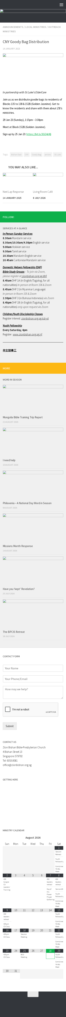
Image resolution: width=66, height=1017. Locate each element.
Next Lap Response (13, 191)
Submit (10, 726)
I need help (9, 460)
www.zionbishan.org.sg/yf (27, 334)
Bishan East (16, 154)
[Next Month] (59, 837)
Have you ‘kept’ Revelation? (19, 589)
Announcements (13, 27)
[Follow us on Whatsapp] (49, 217)
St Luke (57, 154)
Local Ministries (35, 27)
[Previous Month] (7, 837)
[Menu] (61, 4)
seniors (48, 154)
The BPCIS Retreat (14, 632)
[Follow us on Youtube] (61, 217)
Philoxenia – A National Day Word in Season (27, 503)
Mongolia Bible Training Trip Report (23, 417)
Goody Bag (36, 154)
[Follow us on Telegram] (55, 217)
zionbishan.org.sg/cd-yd (35, 318)
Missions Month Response (18, 546)
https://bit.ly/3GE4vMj (38, 134)
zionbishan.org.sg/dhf (34, 276)
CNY (26, 154)
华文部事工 (9, 350)
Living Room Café (43, 191)
